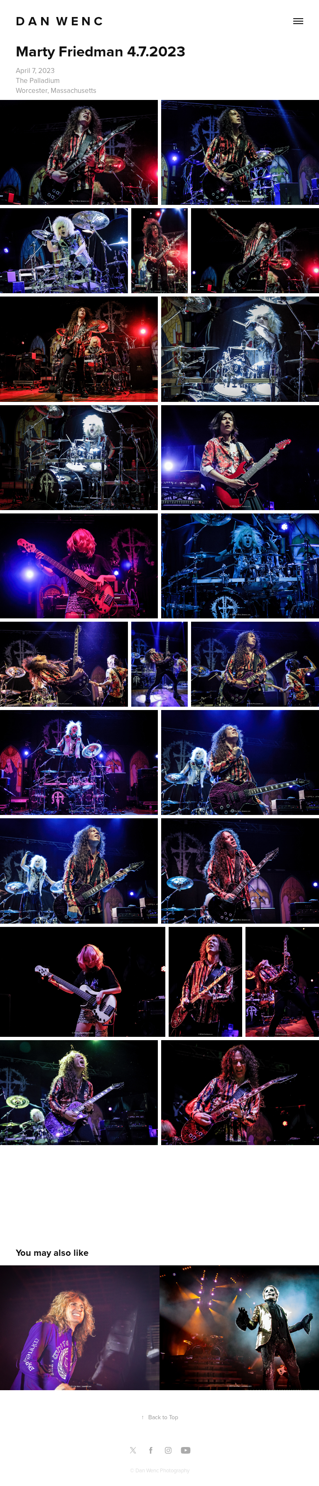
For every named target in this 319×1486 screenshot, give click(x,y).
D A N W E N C (61, 21)
